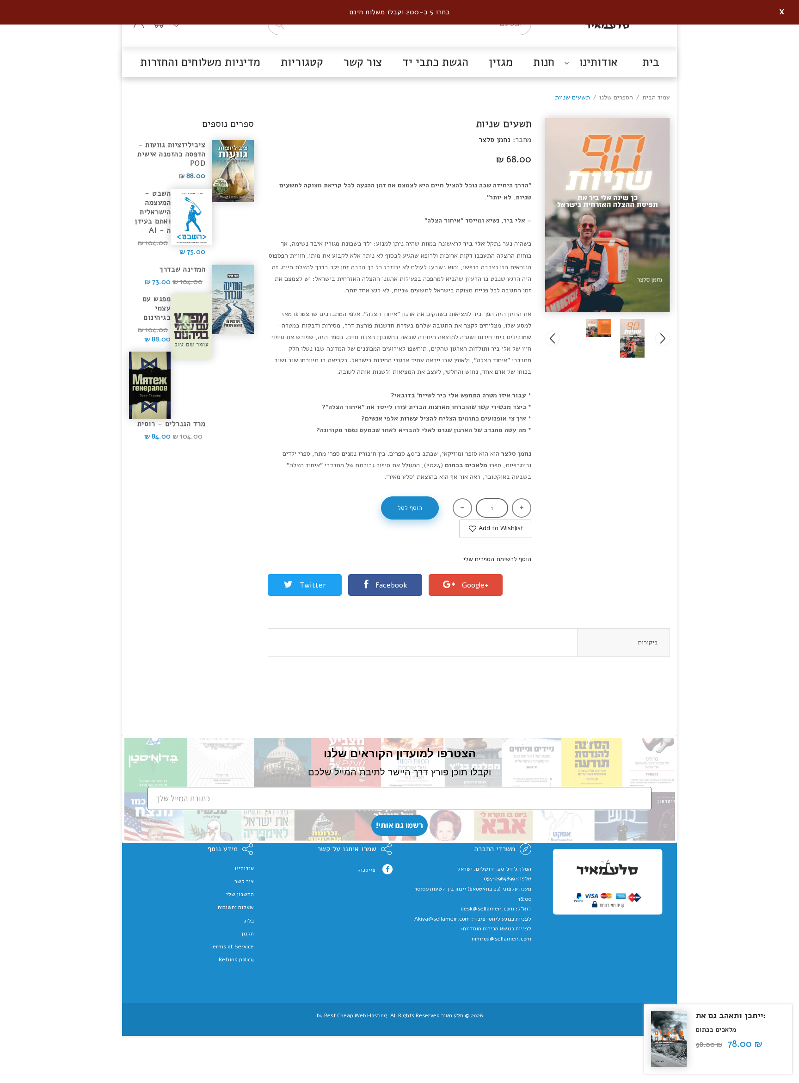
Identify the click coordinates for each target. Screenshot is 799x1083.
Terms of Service (231, 946)
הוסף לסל (410, 507)
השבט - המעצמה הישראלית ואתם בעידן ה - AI (153, 212)
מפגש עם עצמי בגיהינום (156, 308)
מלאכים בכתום (716, 1029)
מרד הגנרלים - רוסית (171, 423)
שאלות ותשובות (236, 907)
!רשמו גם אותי (399, 825)
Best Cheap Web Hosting (355, 1015)
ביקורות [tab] (648, 642)
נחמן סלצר (494, 140)
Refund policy (236, 959)
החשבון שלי (240, 894)
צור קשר (244, 881)
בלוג (249, 920)
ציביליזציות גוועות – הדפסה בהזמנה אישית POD (171, 154)
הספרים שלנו (616, 97)
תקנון (247, 933)
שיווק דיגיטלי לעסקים (399, 1023)
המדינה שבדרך (182, 269)
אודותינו (244, 868)
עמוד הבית (656, 97)
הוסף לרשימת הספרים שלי (497, 559)
